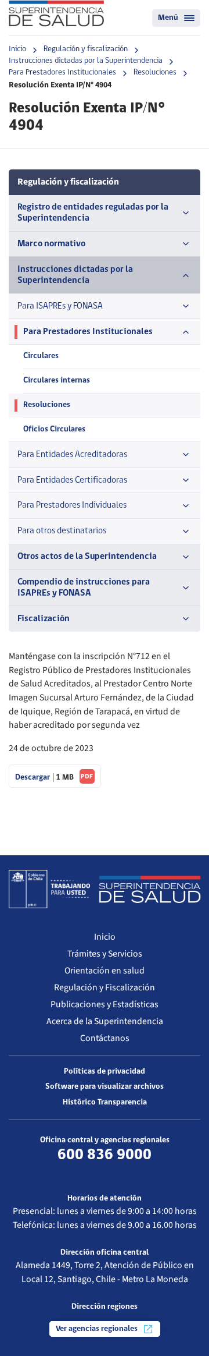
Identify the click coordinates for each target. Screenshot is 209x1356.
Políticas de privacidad (104, 1071)
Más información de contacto (105, 1170)
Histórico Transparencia (105, 1102)
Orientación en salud (104, 970)
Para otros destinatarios (61, 531)
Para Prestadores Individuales (72, 505)
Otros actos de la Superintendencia (87, 556)
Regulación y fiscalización (86, 49)
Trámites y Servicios (104, 953)
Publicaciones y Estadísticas (104, 1004)
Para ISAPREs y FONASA (60, 306)
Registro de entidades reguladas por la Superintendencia (92, 213)
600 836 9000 (104, 1155)
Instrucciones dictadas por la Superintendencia (86, 60)
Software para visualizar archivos (104, 1086)
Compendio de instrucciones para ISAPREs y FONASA (83, 588)
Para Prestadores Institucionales (62, 72)
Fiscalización (43, 619)
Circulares (41, 356)
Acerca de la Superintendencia (104, 1021)
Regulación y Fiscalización (104, 987)
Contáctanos (104, 1038)
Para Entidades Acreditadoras (72, 454)
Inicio (17, 49)
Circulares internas (56, 380)
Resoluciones (155, 72)
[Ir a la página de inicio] (56, 13)
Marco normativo (51, 244)
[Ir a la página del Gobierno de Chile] (49, 889)
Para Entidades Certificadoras (72, 480)
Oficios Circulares (54, 429)
